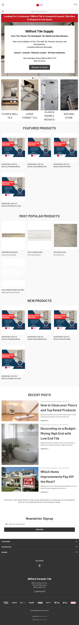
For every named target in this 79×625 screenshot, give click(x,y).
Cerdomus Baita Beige (10, 252)
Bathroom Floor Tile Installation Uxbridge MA (37, 165)
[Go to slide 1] (32, 78)
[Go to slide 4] (38, 78)
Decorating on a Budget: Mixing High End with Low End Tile (58, 433)
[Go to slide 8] (46, 78)
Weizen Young (42, 619)
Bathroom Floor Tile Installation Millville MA (11, 205)
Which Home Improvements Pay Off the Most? (57, 476)
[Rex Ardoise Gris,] (65, 235)
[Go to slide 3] (36, 78)
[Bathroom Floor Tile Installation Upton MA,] (65, 147)
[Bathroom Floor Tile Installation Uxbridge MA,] (39, 147)
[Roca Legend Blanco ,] (39, 235)
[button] (39, 18)
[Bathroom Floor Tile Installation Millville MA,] (13, 186)
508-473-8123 (40, 592)
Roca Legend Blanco (35, 252)
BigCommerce (43, 616)
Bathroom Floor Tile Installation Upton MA (62, 165)
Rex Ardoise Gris (60, 252)
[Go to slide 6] (42, 78)
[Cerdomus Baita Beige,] (13, 235)
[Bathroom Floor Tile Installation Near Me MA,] (13, 147)
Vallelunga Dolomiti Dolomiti (13, 290)
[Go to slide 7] (44, 78)
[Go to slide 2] (34, 78)
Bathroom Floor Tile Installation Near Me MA (11, 165)
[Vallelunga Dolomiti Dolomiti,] (13, 273)
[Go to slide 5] (40, 78)
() (76, 4)
